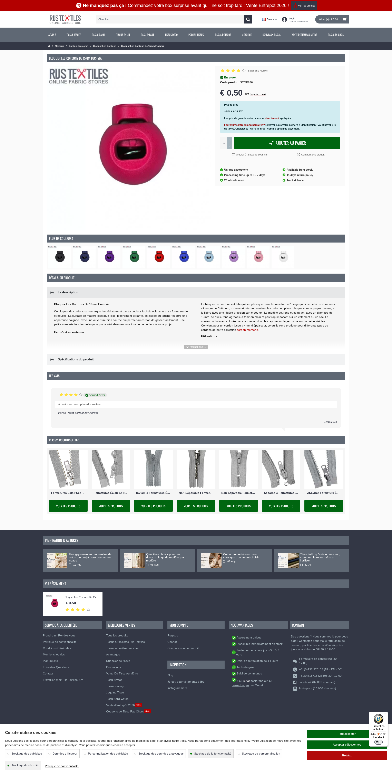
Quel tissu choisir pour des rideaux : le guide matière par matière (165, 557)
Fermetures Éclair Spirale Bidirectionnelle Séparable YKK (111, 492)
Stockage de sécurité (25, 765)
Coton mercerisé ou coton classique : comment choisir (241, 556)
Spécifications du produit (76, 359)
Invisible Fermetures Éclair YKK (153, 492)
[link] (52, 35)
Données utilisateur (64, 753)
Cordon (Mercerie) (78, 46)
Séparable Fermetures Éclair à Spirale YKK (281, 492)
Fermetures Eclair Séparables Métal (68, 492)
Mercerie (59, 46)
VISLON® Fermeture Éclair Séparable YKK (323, 492)
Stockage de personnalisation (261, 753)
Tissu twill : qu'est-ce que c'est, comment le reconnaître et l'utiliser (320, 557)
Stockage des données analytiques (161, 753)
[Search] (248, 19)
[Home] (49, 46)
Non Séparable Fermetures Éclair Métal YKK (196, 492)
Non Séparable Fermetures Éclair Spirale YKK (238, 492)
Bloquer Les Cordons (104, 46)
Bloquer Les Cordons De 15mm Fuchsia (81, 597)
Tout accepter (347, 733)
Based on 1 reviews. (258, 70)
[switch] (378, 742)
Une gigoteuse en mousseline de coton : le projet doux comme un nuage (90, 557)
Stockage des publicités (26, 753)
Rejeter (347, 755)
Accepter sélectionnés (347, 744)
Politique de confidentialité (62, 766)
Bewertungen (240, 685)
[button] (249, 154)
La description (68, 292)
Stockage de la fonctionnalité (212, 753)
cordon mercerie (247, 329)
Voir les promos (306, 5)
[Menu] (385, 714)
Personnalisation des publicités (108, 753)
